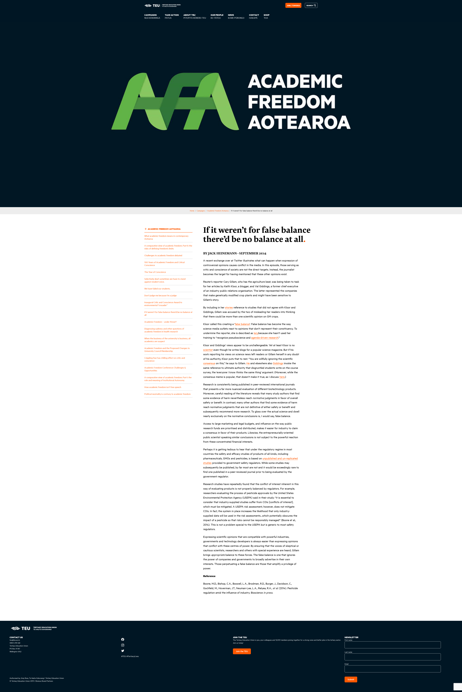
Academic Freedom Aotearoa (218, 210)
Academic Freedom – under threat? (160, 321)
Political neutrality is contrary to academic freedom (167, 393)
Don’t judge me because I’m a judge (160, 295)
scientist (208, 349)
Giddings (278, 363)
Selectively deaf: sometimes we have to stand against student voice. (165, 280)
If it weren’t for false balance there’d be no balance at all (168, 313)
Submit (351, 679)
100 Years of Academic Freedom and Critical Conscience (164, 263)
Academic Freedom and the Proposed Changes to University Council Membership (167, 349)
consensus (209, 363)
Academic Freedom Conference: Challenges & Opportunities (165, 369)
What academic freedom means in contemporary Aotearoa (166, 237)
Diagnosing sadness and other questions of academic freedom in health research (164, 330)
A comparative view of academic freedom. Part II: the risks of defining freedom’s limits (168, 247)
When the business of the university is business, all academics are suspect (167, 340)
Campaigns (201, 210)
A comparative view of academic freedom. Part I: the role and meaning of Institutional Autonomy (168, 379)
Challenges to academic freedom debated (163, 255)
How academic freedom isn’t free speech (162, 387)
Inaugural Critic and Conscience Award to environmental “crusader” (163, 303)
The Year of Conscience (155, 272)
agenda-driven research (264, 337)
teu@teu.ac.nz (15, 640)
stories (229, 307)
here (282, 376)
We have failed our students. (157, 288)
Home (192, 210)
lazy (256, 333)
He (248, 363)
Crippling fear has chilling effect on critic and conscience (164, 359)
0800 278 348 (15, 643)
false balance (242, 324)
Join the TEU (242, 651)
